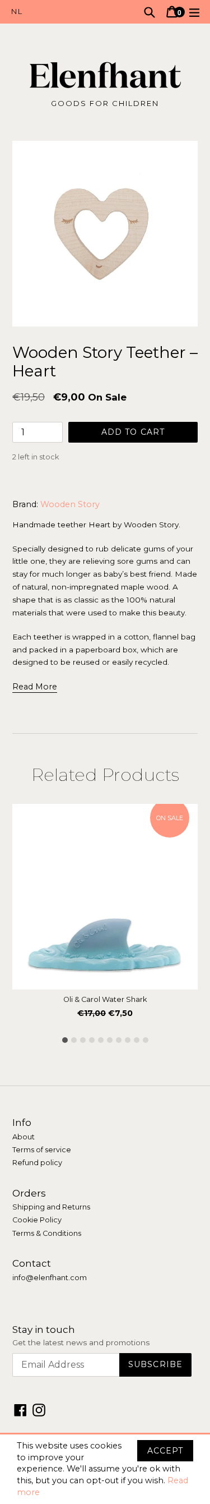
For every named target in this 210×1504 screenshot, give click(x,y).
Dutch (58, 11)
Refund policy (37, 1162)
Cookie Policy (37, 1220)
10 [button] (145, 1040)
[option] (105, 914)
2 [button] (74, 1040)
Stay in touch (43, 1329)
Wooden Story (70, 504)
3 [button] (83, 1040)
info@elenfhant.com (49, 1277)
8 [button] (127, 1040)
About (23, 1137)
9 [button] (136, 1040)
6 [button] (110, 1040)
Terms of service (41, 1150)
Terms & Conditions (46, 1233)
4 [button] (92, 1040)
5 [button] (101, 1040)
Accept (165, 1451)
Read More (34, 687)
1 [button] (65, 1040)
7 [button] (119, 1040)
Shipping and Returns (51, 1207)
